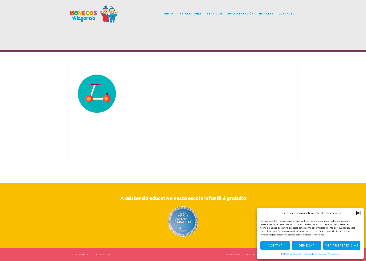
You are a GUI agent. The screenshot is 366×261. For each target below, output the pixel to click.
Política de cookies (291, 253)
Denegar (306, 245)
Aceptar (275, 245)
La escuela (233, 254)
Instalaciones (190, 13)
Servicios (215, 13)
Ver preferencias (341, 245)
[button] (358, 213)
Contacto (287, 13)
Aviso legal (334, 253)
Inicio (168, 13)
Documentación (241, 13)
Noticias (266, 13)
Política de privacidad (314, 253)
